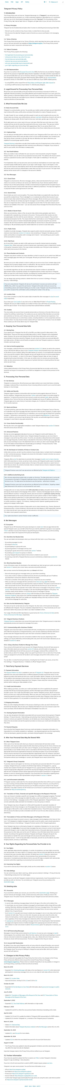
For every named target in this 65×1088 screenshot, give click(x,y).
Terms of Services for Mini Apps (13, 615)
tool (15, 459)
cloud (51, 296)
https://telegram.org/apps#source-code (26, 1075)
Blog (30, 1086)
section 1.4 (45, 775)
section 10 (42, 854)
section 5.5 (52, 425)
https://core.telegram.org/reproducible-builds (19, 1079)
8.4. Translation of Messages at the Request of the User (24, 995)
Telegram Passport (33, 350)
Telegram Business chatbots (27, 1027)
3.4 (27, 980)
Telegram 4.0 (39, 672)
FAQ (12, 2)
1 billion (33, 395)
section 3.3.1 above (24, 233)
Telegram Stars (8, 245)
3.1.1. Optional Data (14, 1024)
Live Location (17, 301)
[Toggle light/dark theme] (63, 2)
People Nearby (51, 301)
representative (52, 77)
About (26, 1086)
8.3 (11, 1033)
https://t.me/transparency (18, 789)
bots (42, 527)
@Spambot (46, 415)
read (55, 933)
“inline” (6, 530)
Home (6, 2)
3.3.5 (6, 926)
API (22, 2)
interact (29, 593)
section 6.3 (13, 640)
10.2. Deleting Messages (18, 970)
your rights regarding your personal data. (16, 65)
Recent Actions (35, 924)
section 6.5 (54, 557)
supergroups (10, 921)
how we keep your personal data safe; (15, 59)
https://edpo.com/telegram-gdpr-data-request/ (40, 82)
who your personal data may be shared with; (17, 63)
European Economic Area (27, 72)
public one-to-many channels (50, 459)
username (39, 117)
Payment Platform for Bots (13, 672)
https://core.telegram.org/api (17, 1069)
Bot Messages (43, 1027)
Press (34, 1086)
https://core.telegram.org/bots (22, 1071)
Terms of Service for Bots (47, 613)
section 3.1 (10, 567)
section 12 (49, 866)
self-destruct (33, 933)
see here (49, 1063)
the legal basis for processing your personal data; (19, 55)
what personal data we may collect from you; (17, 57)
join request (16, 552)
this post (17, 1033)
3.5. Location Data (14, 978)
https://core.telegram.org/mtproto (21, 1073)
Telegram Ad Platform (48, 470)
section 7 (34, 550)
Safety (27, 2)
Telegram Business (9, 143)
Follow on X (54, 2)
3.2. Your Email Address (17, 1003)
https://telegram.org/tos (35, 43)
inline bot (14, 544)
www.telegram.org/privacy (12, 962)
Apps (17, 2)
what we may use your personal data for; (16, 61)
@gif (46, 581)
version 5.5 (11, 913)
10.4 (11, 1039)
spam (46, 397)
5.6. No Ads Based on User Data (20, 987)
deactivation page (9, 882)
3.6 (36, 980)
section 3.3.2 (38, 348)
